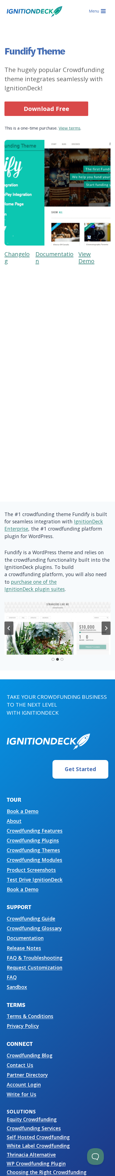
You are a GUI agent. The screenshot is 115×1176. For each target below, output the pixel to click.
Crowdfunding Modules (34, 859)
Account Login (24, 1084)
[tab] (53, 659)
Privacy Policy (23, 1025)
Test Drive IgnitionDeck (35, 879)
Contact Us (20, 1065)
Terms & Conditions (30, 1016)
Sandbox (17, 987)
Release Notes (24, 948)
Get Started (80, 769)
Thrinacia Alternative (31, 1154)
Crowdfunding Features (35, 830)
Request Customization (34, 967)
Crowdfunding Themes (33, 850)
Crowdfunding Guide (31, 918)
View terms (69, 128)
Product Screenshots (31, 869)
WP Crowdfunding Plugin (36, 1163)
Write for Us (21, 1094)
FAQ (12, 977)
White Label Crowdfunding (38, 1145)
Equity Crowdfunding (32, 1119)
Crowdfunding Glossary (34, 928)
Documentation (25, 938)
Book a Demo (23, 811)
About (14, 821)
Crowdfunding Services (34, 1128)
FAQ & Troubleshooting (35, 957)
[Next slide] (106, 628)
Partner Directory (27, 1074)
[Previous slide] (8, 628)
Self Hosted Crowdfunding (38, 1137)
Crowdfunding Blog (29, 1055)
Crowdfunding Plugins (33, 840)
